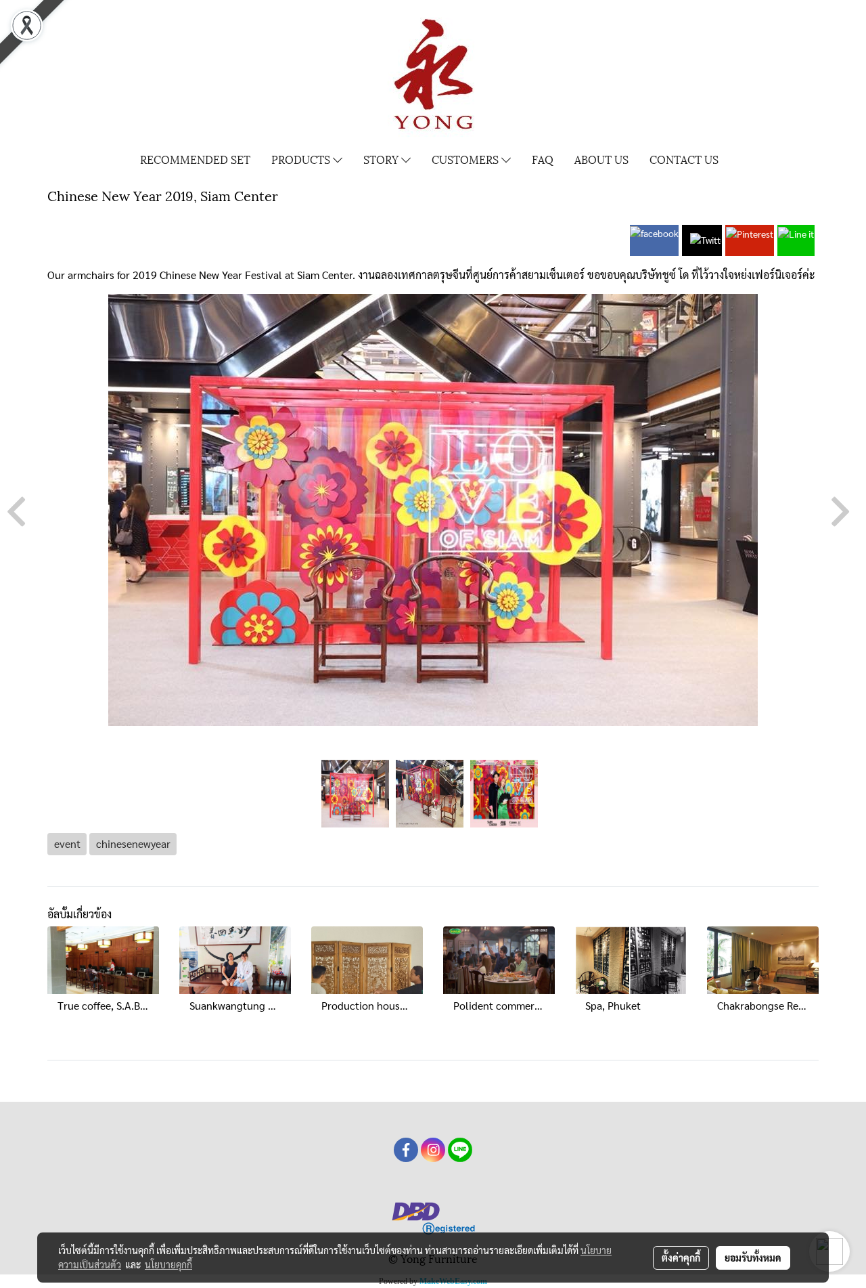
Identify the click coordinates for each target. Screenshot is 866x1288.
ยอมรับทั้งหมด (753, 1257)
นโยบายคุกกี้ (168, 1264)
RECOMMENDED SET (195, 158)
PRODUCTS (302, 158)
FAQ (542, 158)
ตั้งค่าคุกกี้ (681, 1257)
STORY (382, 158)
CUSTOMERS (466, 158)
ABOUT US (601, 158)
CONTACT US (684, 158)
